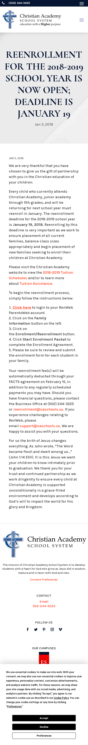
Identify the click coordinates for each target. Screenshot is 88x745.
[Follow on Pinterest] (44, 629)
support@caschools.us (40, 426)
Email (43, 601)
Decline (44, 727)
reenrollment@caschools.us (38, 409)
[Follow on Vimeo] (60, 629)
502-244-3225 (44, 606)
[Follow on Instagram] (52, 629)
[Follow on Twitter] (36, 629)
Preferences (44, 735)
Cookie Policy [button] (61, 698)
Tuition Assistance (36, 283)
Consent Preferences (44, 579)
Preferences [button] (14, 706)
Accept (44, 718)
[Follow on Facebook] (27, 629)
